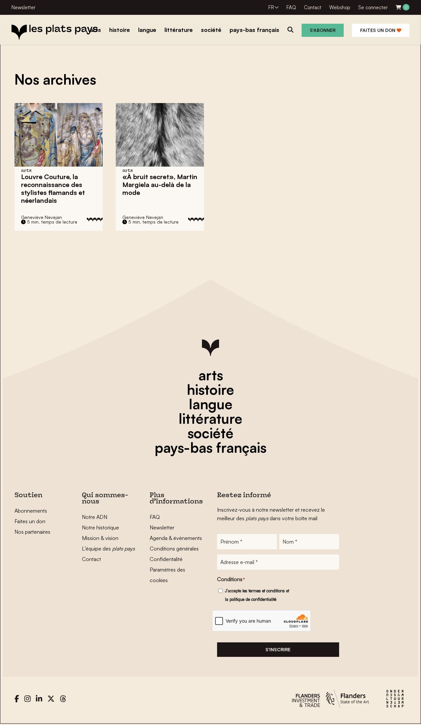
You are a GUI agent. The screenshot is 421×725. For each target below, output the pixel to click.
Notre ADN (94, 517)
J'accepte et (257, 595)
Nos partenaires (32, 531)
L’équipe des (108, 548)
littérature (210, 418)
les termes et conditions (263, 590)
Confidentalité (166, 559)
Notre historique (100, 527)
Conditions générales (174, 548)
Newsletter (24, 7)
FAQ (291, 7)
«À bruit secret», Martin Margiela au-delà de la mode (159, 185)
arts (210, 375)
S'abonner (322, 30)
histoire (210, 389)
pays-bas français (210, 447)
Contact (312, 7)
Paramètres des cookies (167, 574)
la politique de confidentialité (250, 599)
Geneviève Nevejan (41, 217)
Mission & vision (100, 538)
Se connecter (373, 7)
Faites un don (378, 30)
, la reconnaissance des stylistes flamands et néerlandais (53, 188)
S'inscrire (277, 649)
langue (211, 404)
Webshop (339, 7)
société (210, 433)
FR (271, 7)
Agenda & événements (176, 538)
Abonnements (30, 510)
